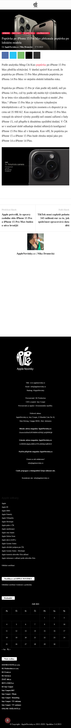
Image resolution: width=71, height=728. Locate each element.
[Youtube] (56, 485)
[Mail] (35, 485)
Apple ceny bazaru (8, 533)
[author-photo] (35, 241)
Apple (4, 503)
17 (64, 631)
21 (35, 637)
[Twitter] (13, 55)
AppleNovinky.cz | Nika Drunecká (19, 47)
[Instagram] (35, 258)
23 (54, 637)
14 (35, 631)
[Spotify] (42, 485)
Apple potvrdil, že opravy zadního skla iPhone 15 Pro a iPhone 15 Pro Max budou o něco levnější (17, 220)
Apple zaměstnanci (8, 529)
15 (44, 631)
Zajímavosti (43, 33)
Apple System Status (9, 543)
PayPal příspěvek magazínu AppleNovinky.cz (35, 452)
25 (7, 644)
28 (35, 644)
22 (44, 637)
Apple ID (5, 507)
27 (26, 644)
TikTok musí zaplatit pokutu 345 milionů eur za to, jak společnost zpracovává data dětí (53, 220)
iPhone (6, 33)
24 (64, 637)
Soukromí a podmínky (24, 585)
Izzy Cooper (41, 402)
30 (54, 644)
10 (64, 624)
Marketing (29, 33)
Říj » (9, 649)
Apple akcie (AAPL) (9, 540)
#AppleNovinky (38, 390)
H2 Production (41, 398)
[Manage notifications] (7, 720)
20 (26, 637)
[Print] (36, 55)
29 (44, 644)
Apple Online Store (8, 536)
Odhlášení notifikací (9, 585)
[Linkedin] (29, 485)
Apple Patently (7, 514)
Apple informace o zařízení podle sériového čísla (18, 558)
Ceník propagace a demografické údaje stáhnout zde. (35, 471)
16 (54, 631)
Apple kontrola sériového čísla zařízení (15, 554)
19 (16, 637)
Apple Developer (7, 522)
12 (16, 631)
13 (26, 631)
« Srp (4, 649)
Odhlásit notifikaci (8, 565)
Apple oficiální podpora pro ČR (13, 547)
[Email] (29, 55)
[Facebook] (5, 55)
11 (7, 631)
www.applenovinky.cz (37, 383)
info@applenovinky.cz (38, 387)
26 (16, 644)
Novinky (17, 33)
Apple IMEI (6, 511)
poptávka (41, 64)
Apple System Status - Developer (13, 551)
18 (7, 637)
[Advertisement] (35, 298)
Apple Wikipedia (7, 518)
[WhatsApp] (21, 55)
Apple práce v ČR (8, 525)
